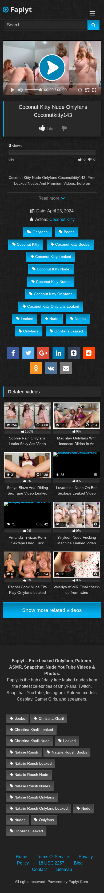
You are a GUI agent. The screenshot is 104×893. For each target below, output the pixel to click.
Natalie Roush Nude (31, 774)
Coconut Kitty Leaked (53, 256)
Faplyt (20, 9)
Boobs (69, 232)
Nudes (80, 318)
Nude (53, 318)
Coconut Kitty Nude (53, 269)
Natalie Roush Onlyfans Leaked (41, 808)
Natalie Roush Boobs (69, 752)
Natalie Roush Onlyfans (34, 797)
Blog (78, 863)
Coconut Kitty (62, 219)
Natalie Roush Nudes (32, 786)
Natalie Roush (26, 752)
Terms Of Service (53, 856)
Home (21, 856)
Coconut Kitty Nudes (53, 281)
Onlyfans (40, 232)
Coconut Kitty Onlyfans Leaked (53, 306)
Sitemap (64, 869)
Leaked (27, 318)
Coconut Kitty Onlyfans (53, 294)
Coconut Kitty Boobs (72, 244)
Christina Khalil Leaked (33, 729)
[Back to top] (87, 877)
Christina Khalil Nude (32, 741)
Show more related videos (52, 610)
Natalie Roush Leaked (33, 763)
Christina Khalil (51, 718)
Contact (39, 869)
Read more (49, 198)
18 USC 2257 (51, 863)
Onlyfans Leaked (68, 331)
